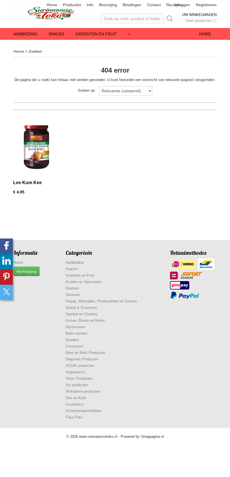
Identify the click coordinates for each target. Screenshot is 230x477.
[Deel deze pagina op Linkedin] (6, 261)
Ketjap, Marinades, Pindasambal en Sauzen (101, 301)
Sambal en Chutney (82, 314)
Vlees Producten (79, 378)
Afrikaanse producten (83, 391)
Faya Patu (74, 417)
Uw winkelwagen (199, 15)
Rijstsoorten (75, 327)
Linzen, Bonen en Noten (85, 320)
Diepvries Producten (82, 359)
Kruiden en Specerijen (83, 282)
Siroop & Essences (81, 307)
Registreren (206, 5)
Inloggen (182, 5)
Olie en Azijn (76, 398)
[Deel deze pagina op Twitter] (6, 292)
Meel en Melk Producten (85, 353)
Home (52, 5)
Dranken (72, 288)
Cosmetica (74, 404)
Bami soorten (76, 333)
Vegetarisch (75, 372)
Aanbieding (25, 34)
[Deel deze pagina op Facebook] (6, 246)
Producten (72, 5)
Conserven (74, 346)
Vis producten (77, 385)
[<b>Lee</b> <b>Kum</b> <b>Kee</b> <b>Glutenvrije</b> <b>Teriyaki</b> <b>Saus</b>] (36, 147)
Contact (154, 5)
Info (90, 5)
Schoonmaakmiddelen (84, 411)
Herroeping (26, 271)
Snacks (56, 34)
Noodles (72, 340)
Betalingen (132, 5)
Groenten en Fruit (96, 34)
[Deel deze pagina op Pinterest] (6, 277)
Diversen (73, 295)
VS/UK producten (80, 365)
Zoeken (168, 18)
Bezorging (108, 5)
